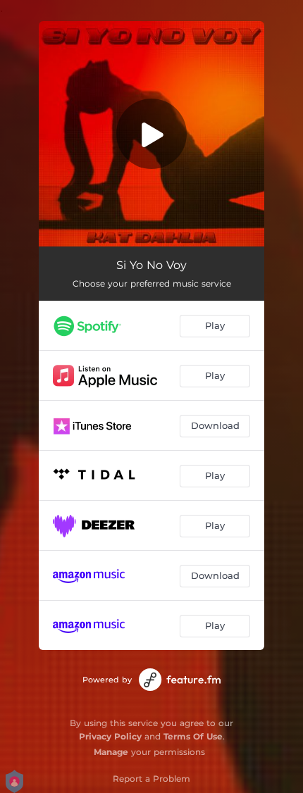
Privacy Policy (110, 736)
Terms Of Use (193, 736)
